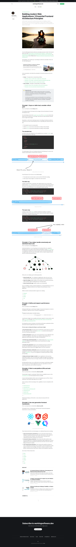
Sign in (58, 3)
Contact (37, 536)
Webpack (25, 293)
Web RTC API (25, 392)
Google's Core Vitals (37, 115)
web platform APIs (25, 375)
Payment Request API (27, 393)
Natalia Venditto (25, 55)
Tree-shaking (50, 249)
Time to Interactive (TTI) (30, 320)
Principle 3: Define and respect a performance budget (35, 81)
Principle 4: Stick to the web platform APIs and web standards (36, 85)
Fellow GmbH (41, 536)
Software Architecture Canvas (24, 536)
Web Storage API (26, 385)
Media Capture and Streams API (29, 388)
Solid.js (24, 459)
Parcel (24, 294)
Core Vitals (45, 115)
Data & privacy (32, 536)
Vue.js (24, 454)
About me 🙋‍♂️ (39, 6)
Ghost (44, 543)
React (24, 453)
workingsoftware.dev (38, 3)
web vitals (26, 319)
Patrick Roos (14, 15)
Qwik (24, 462)
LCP (39, 330)
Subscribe (62, 3)
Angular (24, 456)
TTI (41, 330)
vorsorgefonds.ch (47, 536)
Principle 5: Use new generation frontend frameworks (35, 86)
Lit (23, 461)
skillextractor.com (53, 536)
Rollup (24, 296)
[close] (75, 1)
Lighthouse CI (28, 352)
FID (37, 330)
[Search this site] (12, 4)
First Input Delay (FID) (38, 319)
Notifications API (26, 390)
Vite (24, 298)
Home (35, 6)
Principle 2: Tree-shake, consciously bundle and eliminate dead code (37, 80)
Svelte (24, 458)
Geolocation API (26, 387)
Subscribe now (38, 529)
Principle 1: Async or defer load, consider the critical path (35, 78)
